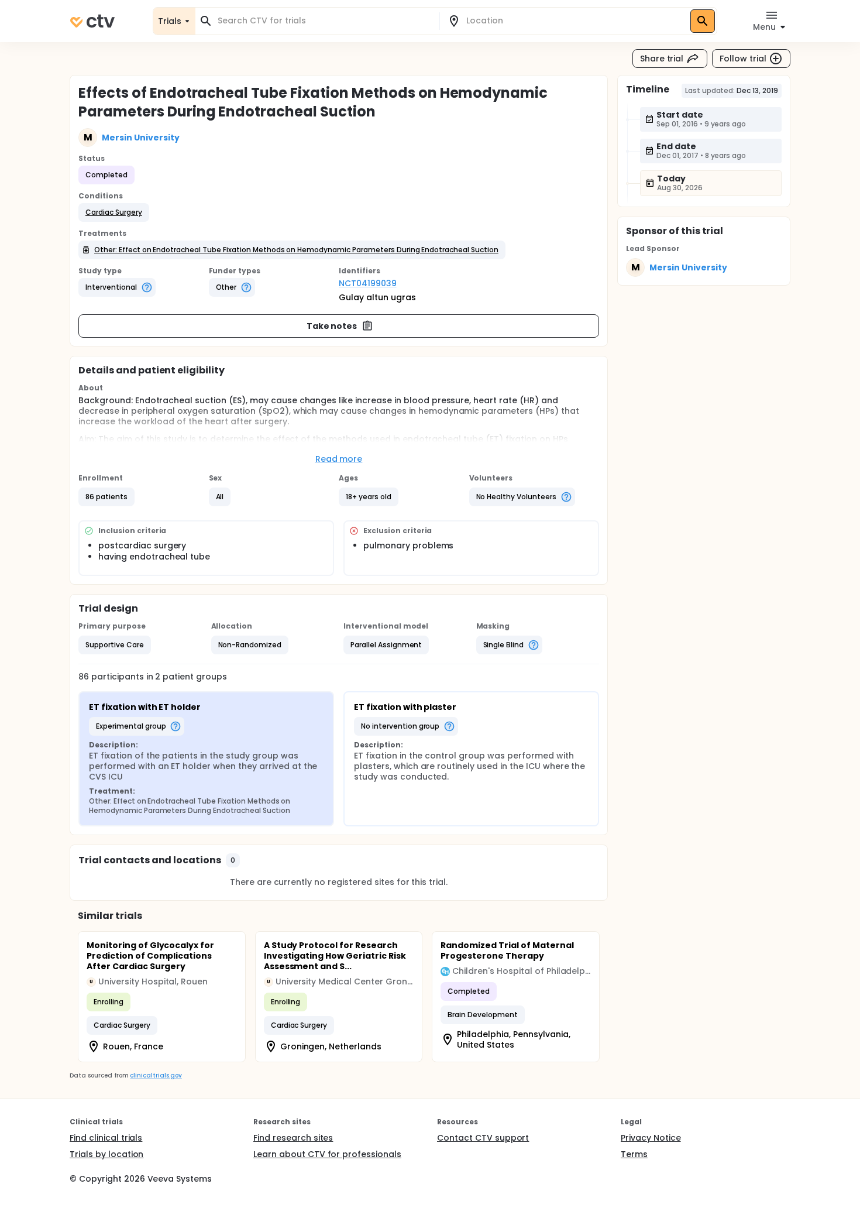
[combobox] (324, 21)
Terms (634, 1154)
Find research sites (293, 1137)
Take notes (332, 326)
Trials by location (106, 1154)
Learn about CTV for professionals (327, 1154)
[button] (113, 212)
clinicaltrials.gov (155, 1075)
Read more (339, 459)
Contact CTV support (483, 1137)
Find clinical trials (106, 1137)
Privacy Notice (651, 1137)
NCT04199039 (368, 283)
